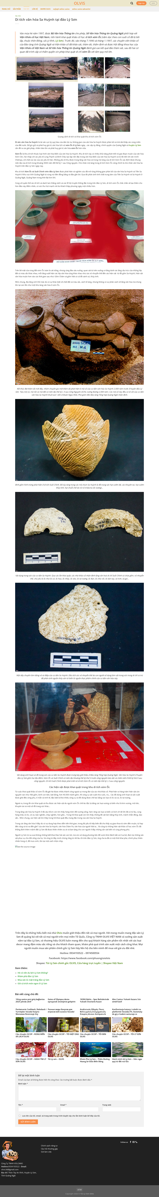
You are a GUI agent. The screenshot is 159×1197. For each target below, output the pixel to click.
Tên (20, 1105)
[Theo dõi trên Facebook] (131, 1142)
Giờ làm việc (46, 1151)
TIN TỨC (26, 9)
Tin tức (18, 16)
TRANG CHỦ (6, 9)
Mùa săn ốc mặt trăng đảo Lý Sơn (33, 980)
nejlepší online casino (61, 9)
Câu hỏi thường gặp (49, 1148)
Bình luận (23, 1083)
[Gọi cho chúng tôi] (136, 1142)
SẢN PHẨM (17, 9)
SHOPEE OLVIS (45, 9)
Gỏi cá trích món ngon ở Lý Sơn (32, 983)
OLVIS (79, 3)
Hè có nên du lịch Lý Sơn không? (33, 972)
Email (63, 1105)
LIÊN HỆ (35, 9)
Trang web (106, 1105)
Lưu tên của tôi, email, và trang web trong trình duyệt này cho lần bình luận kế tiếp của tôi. (61, 1116)
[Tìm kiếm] (132, 3)
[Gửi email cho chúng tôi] (134, 1142)
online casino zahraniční (81, 9)
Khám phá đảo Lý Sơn (28, 976)
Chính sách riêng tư (49, 1145)
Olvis (59, 932)
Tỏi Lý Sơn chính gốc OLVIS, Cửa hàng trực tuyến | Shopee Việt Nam (84, 963)
